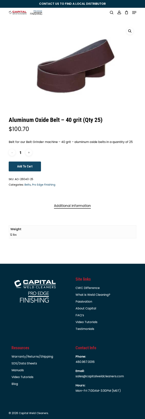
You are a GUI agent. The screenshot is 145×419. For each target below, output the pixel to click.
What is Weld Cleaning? (93, 295)
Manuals (18, 370)
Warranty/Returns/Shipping (32, 356)
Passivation (84, 301)
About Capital (86, 308)
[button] (134, 12)
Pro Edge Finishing (43, 185)
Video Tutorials (86, 322)
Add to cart (24, 166)
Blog (15, 384)
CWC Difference (88, 288)
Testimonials (85, 329)
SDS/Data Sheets (24, 363)
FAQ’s (80, 315)
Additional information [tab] (72, 205)
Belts (28, 185)
